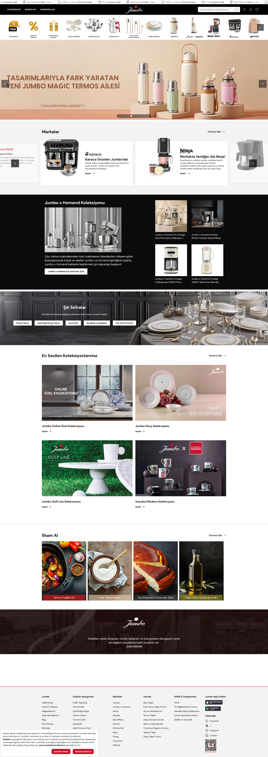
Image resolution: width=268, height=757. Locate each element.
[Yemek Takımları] (154, 27)
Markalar (46, 728)
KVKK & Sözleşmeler (185, 696)
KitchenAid (118, 728)
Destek (147, 696)
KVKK (177, 702)
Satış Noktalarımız (50, 715)
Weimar (116, 745)
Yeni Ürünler (79, 706)
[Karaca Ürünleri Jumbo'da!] (60, 159)
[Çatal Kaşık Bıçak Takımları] (134, 27)
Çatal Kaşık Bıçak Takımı (48, 323)
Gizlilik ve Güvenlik (183, 719)
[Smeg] (254, 27)
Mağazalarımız (48, 711)
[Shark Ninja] (214, 27)
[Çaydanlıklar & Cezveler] (114, 27)
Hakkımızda (47, 702)
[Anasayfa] (134, 9)
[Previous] (5, 84)
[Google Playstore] (215, 708)
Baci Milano (118, 719)
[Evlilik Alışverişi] (73, 27)
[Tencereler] (93, 27)
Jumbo (45, 696)
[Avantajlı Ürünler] (33, 27)
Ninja (115, 732)
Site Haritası (47, 724)
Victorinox (118, 741)
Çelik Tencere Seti (82, 728)
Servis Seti (73, 323)
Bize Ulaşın (148, 702)
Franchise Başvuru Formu (156, 728)
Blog (44, 719)
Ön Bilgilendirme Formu (185, 706)
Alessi (116, 711)
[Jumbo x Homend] (194, 27)
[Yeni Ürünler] (13, 27)
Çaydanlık (77, 724)
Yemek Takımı (22, 323)
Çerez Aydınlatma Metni (186, 715)
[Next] (263, 84)
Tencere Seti (79, 719)
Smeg (115, 736)
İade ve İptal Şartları (153, 724)
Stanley (116, 715)
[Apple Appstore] (215, 702)
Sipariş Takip (149, 732)
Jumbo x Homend (122, 706)
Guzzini (116, 724)
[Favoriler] (244, 9)
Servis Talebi (149, 715)
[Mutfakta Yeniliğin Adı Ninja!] (155, 159)
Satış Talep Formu (152, 736)
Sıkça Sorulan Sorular (153, 719)
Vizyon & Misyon (50, 706)
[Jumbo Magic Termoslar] (174, 27)
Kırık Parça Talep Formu (155, 706)
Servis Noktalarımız (152, 711)
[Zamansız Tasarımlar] (234, 27)
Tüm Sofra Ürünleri (124, 323)
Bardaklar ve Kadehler (97, 323)
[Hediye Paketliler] (53, 27)
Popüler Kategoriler (83, 696)
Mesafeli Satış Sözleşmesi (186, 711)
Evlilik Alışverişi (80, 702)
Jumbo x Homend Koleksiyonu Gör (66, 271)
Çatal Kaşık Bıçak (81, 711)
